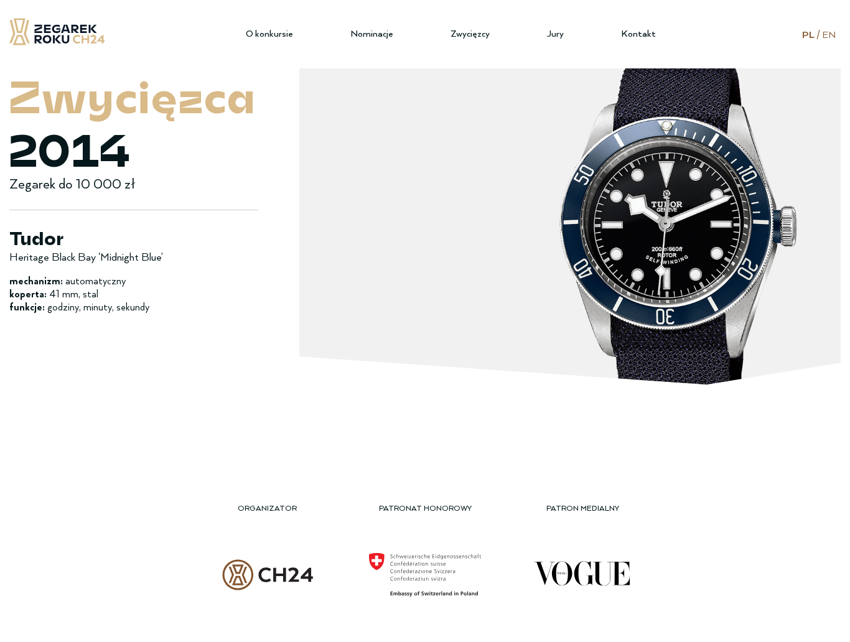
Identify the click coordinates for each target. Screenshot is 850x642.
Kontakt (638, 34)
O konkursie (269, 34)
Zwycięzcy (470, 34)
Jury (555, 34)
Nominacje (371, 34)
